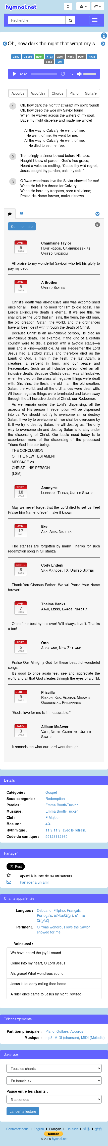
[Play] (14, 74)
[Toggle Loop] (63, 74)
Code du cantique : (23, 836)
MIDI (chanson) (67, 1037)
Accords (18, 93)
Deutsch (72, 1129)
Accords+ (38, 93)
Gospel (51, 792)
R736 (92, 56)
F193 (50, 56)
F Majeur (52, 817)
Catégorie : (16, 792)
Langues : (24, 910)
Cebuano (44, 910)
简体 (86, 1129)
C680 (16, 56)
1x (71, 74)
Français (74, 910)
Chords (57, 93)
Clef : (11, 817)
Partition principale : (24, 1031)
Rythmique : (17, 829)
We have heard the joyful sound (36, 952)
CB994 (28, 56)
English (39, 1129)
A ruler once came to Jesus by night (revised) (47, 993)
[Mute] (79, 74)
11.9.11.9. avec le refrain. (65, 829)
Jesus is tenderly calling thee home (38, 983)
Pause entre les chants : (27, 1091)
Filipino (59, 910)
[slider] (90, 73)
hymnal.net (60, 1138)
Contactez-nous (17, 1129)
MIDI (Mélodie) (93, 1037)
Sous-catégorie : (21, 798)
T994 (59, 61)
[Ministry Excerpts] (21, 213)
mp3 (48, 1037)
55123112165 (56, 836)
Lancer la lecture (23, 1111)
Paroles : (14, 804)
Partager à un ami (34, 882)
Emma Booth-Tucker (61, 804)
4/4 (47, 823)
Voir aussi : (23, 943)
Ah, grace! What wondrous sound (37, 973)
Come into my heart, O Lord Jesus (38, 962)
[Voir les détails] (104, 36)
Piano (74, 93)
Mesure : (14, 823)
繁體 (98, 1129)
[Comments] (10, 213)
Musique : (15, 811)
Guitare (91, 93)
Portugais (44, 915)
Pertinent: (24, 926)
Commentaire (22, 226)
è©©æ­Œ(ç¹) (63, 915)
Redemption (55, 798)
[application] (54, 74)
